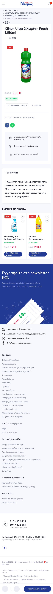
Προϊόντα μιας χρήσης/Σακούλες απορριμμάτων (21, 459)
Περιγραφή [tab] (11, 172)
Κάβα (4, 428)
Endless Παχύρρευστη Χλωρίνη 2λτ (35, 237)
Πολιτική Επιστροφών (11, 583)
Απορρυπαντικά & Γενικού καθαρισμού (22, 13)
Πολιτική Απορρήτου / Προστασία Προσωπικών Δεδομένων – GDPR (25, 571)
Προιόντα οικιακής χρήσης (13, 452)
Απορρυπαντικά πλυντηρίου (13, 444)
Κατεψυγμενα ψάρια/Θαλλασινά (15, 401)
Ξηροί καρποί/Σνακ (9, 409)
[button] (17, 105)
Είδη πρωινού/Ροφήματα (12, 416)
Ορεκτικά (6, 386)
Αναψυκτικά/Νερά (9, 432)
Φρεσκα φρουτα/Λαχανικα (12, 405)
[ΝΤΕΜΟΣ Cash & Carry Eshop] (26, 4)
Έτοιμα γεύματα (8, 390)
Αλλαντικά (6, 382)
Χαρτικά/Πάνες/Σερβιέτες (12, 483)
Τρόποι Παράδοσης (11, 579)
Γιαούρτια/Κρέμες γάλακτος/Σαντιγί (16, 371)
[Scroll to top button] (48, 583)
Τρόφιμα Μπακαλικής (10, 360)
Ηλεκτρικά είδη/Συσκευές (12, 467)
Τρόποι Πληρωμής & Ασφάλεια (33, 579)
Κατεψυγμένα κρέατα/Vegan (13, 394)
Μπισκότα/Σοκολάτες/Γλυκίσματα (15, 413)
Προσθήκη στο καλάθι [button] (12, 254)
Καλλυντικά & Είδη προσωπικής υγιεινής (18, 486)
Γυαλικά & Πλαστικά (10, 463)
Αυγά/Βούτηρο (8, 379)
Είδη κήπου (6, 471)
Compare (38, 105)
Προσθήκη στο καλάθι (37, 589)
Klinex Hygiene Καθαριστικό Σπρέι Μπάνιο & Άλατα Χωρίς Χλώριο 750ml (14, 237)
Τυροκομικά (7, 375)
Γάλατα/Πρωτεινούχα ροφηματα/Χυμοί (18, 367)
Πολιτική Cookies (31, 576)
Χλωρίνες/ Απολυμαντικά (16, 16)
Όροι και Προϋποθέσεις (12, 576)
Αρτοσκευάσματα (9, 364)
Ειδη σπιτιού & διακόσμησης (13, 456)
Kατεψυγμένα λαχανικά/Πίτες (14, 398)
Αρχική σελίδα (11, 10)
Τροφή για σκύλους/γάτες (12, 498)
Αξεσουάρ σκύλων (9, 502)
